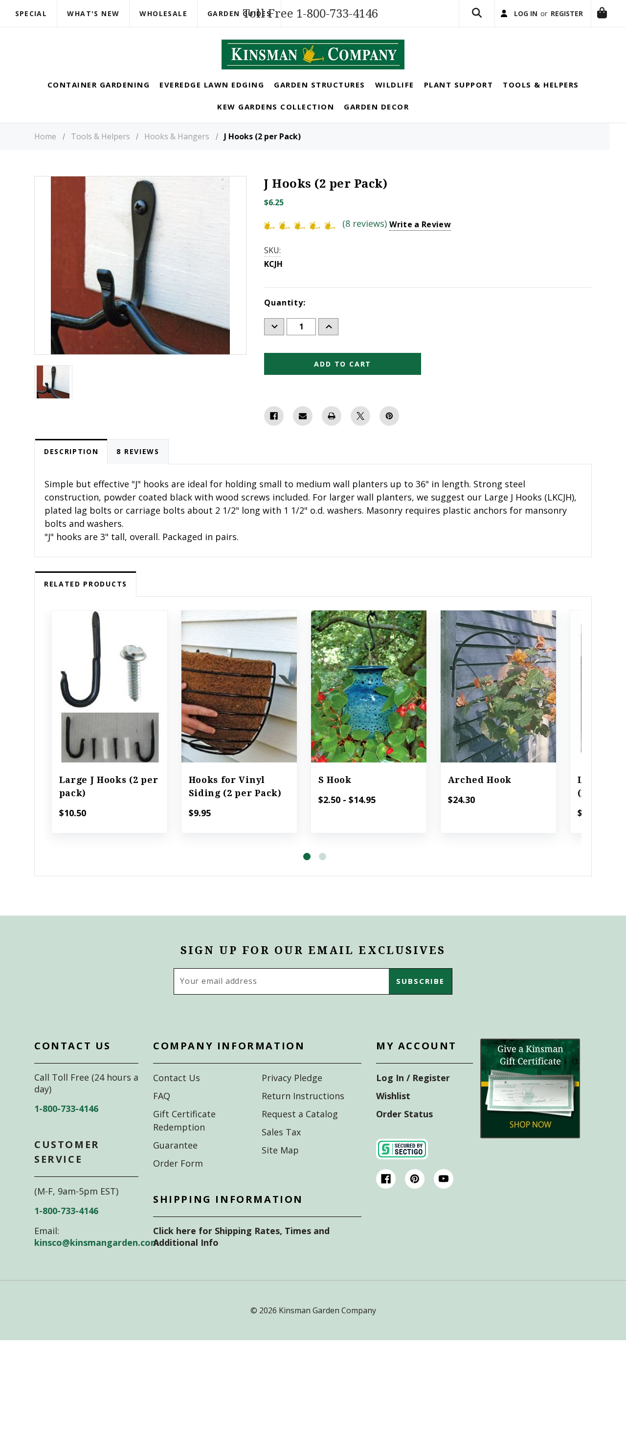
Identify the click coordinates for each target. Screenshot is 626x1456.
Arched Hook (480, 796)
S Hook (335, 796)
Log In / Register (413, 1094)
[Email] (303, 432)
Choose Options (368, 716)
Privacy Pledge (292, 1094)
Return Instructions (303, 1112)
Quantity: (284, 318)
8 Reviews (137, 467)
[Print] (331, 432)
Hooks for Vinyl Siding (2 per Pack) (235, 802)
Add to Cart (109, 716)
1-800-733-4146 (66, 1124)
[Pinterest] (389, 432)
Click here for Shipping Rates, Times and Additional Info (241, 1252)
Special (31, 13)
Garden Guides (239, 13)
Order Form (178, 1179)
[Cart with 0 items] (448, 64)
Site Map (280, 1166)
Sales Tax (281, 1148)
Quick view (109, 689)
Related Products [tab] (85, 600)
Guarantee (175, 1161)
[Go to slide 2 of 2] (322, 873)
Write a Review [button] (419, 240)
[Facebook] (274, 432)
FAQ (161, 1112)
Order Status (404, 1130)
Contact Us (176, 1094)
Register (553, 21)
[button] (530, 1104)
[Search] (448, 21)
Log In (502, 21)
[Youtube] (443, 1195)
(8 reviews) (365, 239)
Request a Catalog (300, 1130)
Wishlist (393, 1112)
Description (71, 467)
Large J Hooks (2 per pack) (108, 802)
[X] (360, 432)
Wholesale (163, 13)
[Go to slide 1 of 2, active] (307, 873)
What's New (93, 13)
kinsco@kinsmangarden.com (96, 1258)
